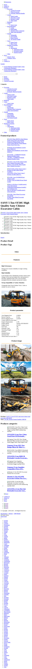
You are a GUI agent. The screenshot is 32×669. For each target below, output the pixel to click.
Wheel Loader (14, 16)
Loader (9, 15)
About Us (6, 6)
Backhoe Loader (15, 19)
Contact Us (7, 61)
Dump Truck (14, 42)
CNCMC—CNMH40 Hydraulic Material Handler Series (15, 158)
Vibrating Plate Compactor (17, 30)
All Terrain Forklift (15, 39)
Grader (12, 28)
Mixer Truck (14, 43)
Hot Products (4, 513)
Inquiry (2, 237)
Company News (11, 58)
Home (5, 4)
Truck (8, 41)
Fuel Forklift (14, 36)
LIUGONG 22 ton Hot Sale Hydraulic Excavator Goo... (16, 490)
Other (8, 54)
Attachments (14, 48)
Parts (12, 46)
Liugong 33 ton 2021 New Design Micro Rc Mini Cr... (16, 446)
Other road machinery (16, 32)
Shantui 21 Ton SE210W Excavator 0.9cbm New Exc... (17, 477)
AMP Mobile (17, 513)
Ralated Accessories (12, 45)
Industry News (11, 57)
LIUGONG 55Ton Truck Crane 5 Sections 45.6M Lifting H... (16, 173)
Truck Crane (14, 25)
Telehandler (14, 35)
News (5, 55)
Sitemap (11, 513)
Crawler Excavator (15, 10)
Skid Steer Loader (15, 17)
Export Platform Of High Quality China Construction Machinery (14, 67)
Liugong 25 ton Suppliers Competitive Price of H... (15, 468)
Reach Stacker (14, 38)
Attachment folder (18, 49)
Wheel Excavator (15, 12)
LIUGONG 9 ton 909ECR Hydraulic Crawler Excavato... (17, 457)
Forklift (9, 33)
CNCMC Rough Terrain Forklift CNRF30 (15, 419)
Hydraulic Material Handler (18, 13)
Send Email (4, 516)
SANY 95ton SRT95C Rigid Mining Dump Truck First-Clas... (16, 144)
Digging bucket (18, 52)
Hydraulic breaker (18, 51)
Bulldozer (9, 22)
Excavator (9, 9)
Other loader (14, 20)
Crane (8, 23)
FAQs (5, 59)
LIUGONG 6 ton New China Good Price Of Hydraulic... (17, 435)
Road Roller (14, 29)
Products (6, 7)
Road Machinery (11, 26)
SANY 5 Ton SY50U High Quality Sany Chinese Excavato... (16, 165)
